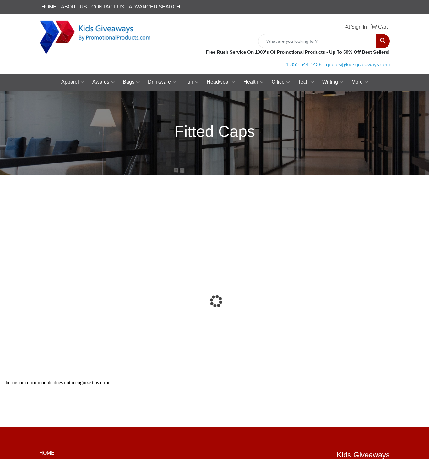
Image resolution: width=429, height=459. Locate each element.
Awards (100, 82)
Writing (330, 82)
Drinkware (159, 82)
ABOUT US (74, 6)
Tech (303, 82)
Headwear (218, 82)
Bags (128, 82)
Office (278, 82)
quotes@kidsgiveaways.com (358, 64)
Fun (188, 82)
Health (250, 82)
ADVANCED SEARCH (154, 6)
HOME (49, 6)
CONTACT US (107, 6)
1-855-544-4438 (304, 64)
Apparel (70, 82)
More (357, 82)
